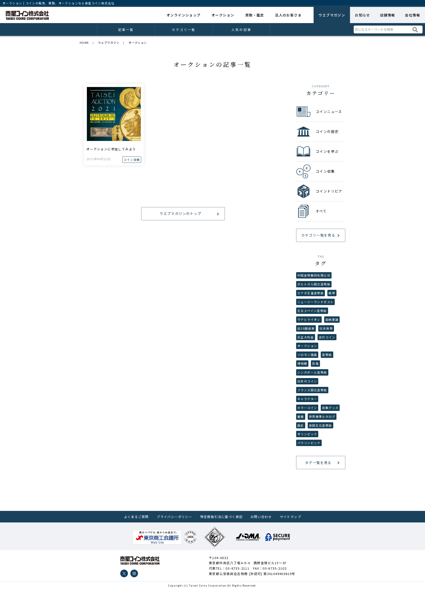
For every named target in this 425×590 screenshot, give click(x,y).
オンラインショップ (184, 15)
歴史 (300, 425)
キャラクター (307, 399)
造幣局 (327, 354)
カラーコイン (307, 408)
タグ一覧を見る (318, 462)
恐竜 (315, 363)
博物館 (302, 363)
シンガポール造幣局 (312, 372)
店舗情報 (387, 15)
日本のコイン (307, 381)
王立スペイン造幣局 (312, 311)
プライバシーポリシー (174, 516)
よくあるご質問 (136, 516)
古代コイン (327, 337)
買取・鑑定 (254, 15)
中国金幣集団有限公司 (313, 275)
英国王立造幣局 (320, 425)
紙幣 (332, 293)
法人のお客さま (288, 15)
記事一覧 (126, 29)
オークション (223, 15)
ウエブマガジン (332, 15)
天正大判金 (305, 337)
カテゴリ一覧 (184, 29)
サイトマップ (290, 516)
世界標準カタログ (322, 416)
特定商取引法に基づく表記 (221, 516)
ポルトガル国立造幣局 (313, 284)
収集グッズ (330, 408)
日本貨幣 (326, 328)
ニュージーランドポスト (315, 302)
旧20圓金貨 (306, 328)
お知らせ (362, 15)
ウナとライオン (308, 319)
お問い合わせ (261, 516)
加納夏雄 (332, 319)
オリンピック (307, 434)
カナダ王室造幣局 (310, 293)
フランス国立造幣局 (312, 390)
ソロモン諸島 (307, 354)
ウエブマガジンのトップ (180, 213)
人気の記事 (241, 29)
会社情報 (412, 15)
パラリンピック (308, 443)
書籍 (300, 416)
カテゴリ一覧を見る (318, 235)
